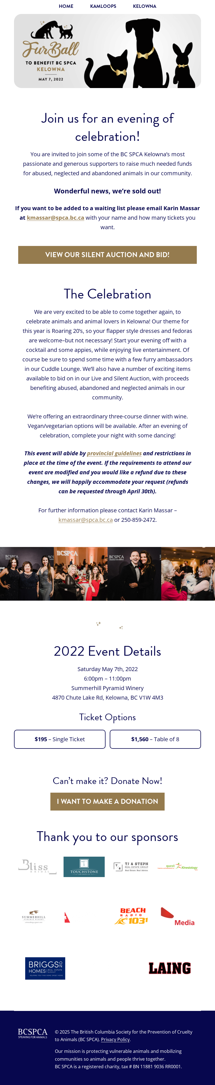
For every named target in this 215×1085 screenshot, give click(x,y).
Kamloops (103, 6)
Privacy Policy (115, 1039)
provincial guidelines (114, 453)
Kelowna (144, 6)
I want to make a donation (107, 801)
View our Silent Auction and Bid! (107, 255)
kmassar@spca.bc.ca (55, 217)
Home (66, 6)
